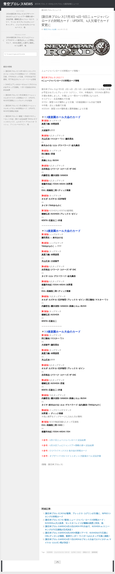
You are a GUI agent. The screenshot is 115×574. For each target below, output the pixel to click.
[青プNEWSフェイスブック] (109, 566)
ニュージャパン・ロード (61, 552)
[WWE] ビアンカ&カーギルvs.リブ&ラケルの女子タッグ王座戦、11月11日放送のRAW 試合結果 (20, 87)
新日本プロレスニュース (51, 10)
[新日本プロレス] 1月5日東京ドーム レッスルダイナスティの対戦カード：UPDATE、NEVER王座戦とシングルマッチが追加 (19, 98)
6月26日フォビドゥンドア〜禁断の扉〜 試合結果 (72, 445)
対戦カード (86, 552)
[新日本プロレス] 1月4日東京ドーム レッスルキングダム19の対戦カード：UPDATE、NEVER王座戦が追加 (19, 108)
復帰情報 (94, 552)
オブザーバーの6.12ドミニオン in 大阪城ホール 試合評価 (75, 456)
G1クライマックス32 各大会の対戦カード (68, 450)
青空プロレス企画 (50, 29)
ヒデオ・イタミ (76, 552)
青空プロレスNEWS (18, 4)
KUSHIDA (49, 552)
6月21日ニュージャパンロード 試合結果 (68, 440)
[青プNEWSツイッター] (104, 566)
